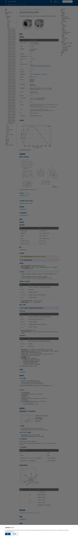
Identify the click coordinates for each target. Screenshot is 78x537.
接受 (8, 534)
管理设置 (14, 534)
